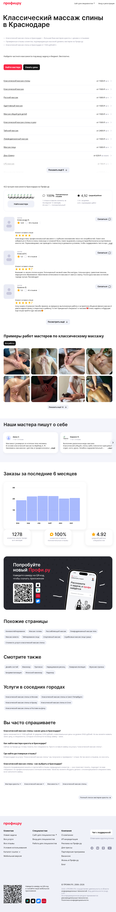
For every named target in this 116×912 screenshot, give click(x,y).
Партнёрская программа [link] (73, 851)
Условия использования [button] (15, 847)
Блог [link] (63, 864)
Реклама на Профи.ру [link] (71, 843)
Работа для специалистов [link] (45, 843)
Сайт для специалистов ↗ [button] (45, 835)
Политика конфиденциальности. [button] (75, 900)
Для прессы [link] (66, 847)
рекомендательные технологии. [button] (74, 898)
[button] (103, 219)
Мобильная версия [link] (13, 856)
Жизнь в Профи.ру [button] (70, 860)
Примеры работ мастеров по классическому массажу (54, 335)
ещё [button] (53, 448)
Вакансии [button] (66, 856)
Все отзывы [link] (9, 843)
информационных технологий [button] (74, 891)
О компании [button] (67, 835)
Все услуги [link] (8, 839)
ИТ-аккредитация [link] (69, 839)
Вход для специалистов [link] (44, 839)
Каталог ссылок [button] (11, 851)
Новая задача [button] (10, 835)
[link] (13, 67)
